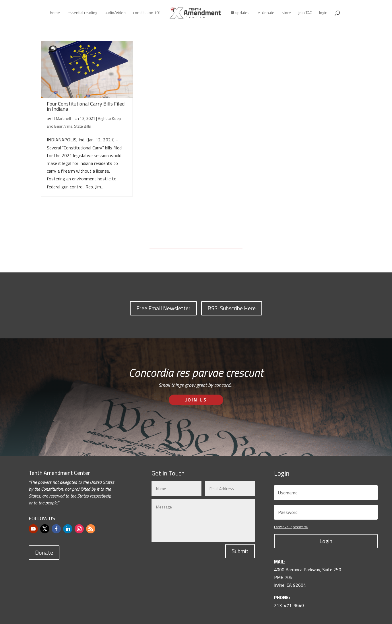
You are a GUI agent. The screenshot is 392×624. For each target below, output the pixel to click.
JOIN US (196, 399)
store (286, 13)
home (55, 13)
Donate (44, 552)
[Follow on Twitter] (44, 528)
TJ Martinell (61, 118)
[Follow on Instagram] (79, 528)
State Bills (82, 126)
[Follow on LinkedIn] (67, 528)
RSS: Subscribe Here (231, 308)
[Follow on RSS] (90, 528)
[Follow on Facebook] (56, 528)
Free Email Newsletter (163, 308)
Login (325, 541)
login (323, 13)
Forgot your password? (291, 526)
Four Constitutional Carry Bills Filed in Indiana (86, 106)
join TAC (305, 13)
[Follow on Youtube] (33, 528)
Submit (240, 551)
